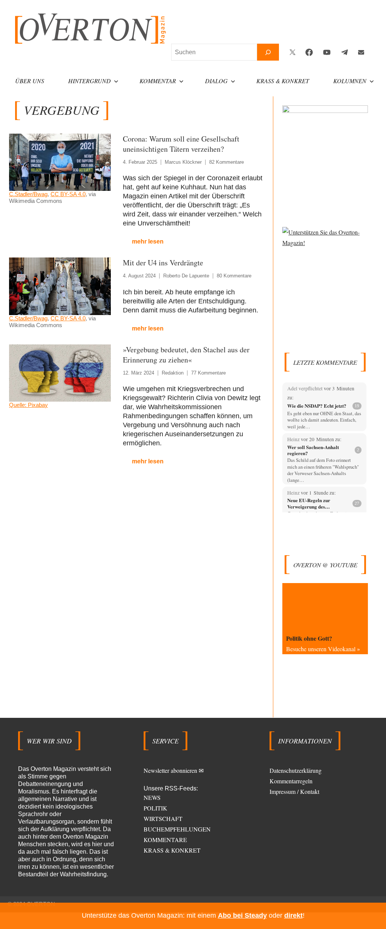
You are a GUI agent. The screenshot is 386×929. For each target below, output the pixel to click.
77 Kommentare (208, 373)
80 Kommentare (234, 276)
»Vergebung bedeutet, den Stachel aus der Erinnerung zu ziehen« (186, 354)
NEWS (152, 797)
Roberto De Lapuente (186, 276)
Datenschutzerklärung (296, 770)
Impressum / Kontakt (294, 791)
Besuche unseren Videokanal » (323, 649)
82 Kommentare (226, 162)
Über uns (29, 81)
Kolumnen (349, 81)
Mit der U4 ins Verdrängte (163, 262)
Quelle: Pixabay (28, 405)
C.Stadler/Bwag (28, 194)
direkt (293, 915)
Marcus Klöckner (183, 162)
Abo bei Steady (242, 915)
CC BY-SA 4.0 (68, 194)
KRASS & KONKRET (172, 850)
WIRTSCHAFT (163, 818)
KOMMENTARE (165, 840)
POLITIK (155, 808)
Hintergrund (89, 81)
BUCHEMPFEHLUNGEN (177, 829)
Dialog (216, 81)
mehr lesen (148, 241)
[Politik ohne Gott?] (325, 607)
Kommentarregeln (291, 781)
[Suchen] (268, 52)
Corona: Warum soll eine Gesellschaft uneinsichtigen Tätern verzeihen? (181, 144)
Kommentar (157, 81)
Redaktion (173, 373)
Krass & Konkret (282, 81)
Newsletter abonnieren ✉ (174, 770)
